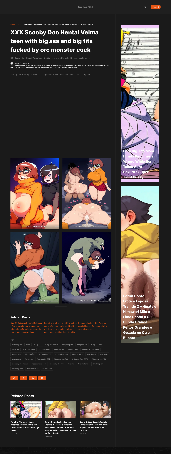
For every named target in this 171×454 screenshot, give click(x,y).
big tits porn (44, 349)
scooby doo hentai (20, 364)
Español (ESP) (45, 354)
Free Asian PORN (85, 7)
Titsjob (57, 67)
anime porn (17, 345)
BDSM (28, 65)
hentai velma (77, 354)
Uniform (64, 67)
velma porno (17, 369)
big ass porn (67, 345)
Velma (71, 364)
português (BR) (43, 359)
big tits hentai (29, 349)
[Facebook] (14, 378)
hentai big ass (61, 354)
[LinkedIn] (42, 378)
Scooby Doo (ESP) (80, 359)
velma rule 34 (33, 369)
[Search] (145, 7)
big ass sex (82, 345)
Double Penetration (90, 65)
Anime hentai (20, 65)
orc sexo (29, 359)
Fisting (106, 65)
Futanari (21, 67)
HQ (42, 67)
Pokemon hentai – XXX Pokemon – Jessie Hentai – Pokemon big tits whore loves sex (93, 326)
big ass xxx (96, 345)
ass (28, 345)
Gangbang (30, 67)
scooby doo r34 (57, 364)
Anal (12, 65)
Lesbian (46, 67)
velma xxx (47, 369)
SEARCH (156, 7)
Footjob (13, 67)
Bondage (62, 65)
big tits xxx (73, 349)
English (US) (30, 354)
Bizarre (47, 65)
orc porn (104, 354)
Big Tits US (59, 349)
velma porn (98, 364)
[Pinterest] (33, 378)
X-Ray (75, 67)
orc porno (16, 359)
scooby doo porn (39, 364)
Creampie (77, 65)
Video (70, 67)
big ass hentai (51, 345)
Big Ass (34, 65)
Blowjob (54, 65)
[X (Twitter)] (23, 378)
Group (37, 67)
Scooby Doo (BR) (61, 359)
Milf (51, 67)
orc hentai (91, 354)
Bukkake (69, 65)
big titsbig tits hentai (90, 349)
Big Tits (40, 65)
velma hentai (83, 364)
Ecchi (100, 65)
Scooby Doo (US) (99, 359)
